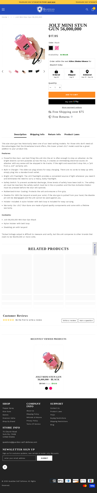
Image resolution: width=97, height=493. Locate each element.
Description (20, 134)
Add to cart (72, 95)
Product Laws (71, 134)
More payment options (72, 107)
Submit (44, 458)
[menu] (3, 9)
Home (4, 17)
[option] (23, 45)
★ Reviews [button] (95, 249)
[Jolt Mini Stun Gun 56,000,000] (48, 359)
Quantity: (52, 83)
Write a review (69, 320)
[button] (2, 71)
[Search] (87, 9)
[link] (17, 297)
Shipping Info (37, 134)
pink (50, 388)
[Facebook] (5, 467)
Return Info (54, 134)
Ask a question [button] (86, 320)
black (46, 388)
